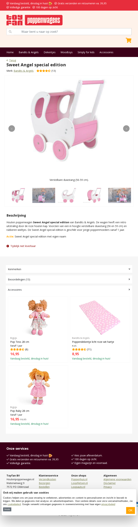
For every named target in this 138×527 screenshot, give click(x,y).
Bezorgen (44, 483)
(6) (29, 348)
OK (130, 510)
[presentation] (11, 128)
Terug (12, 60)
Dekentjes (50, 52)
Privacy (108, 487)
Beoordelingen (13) (19, 279)
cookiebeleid (14, 504)
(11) (93, 348)
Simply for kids (86, 52)
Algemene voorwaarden (117, 479)
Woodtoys (67, 52)
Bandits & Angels (29, 52)
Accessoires (106, 52)
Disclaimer (110, 483)
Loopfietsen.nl (79, 483)
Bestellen (44, 487)
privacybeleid (108, 504)
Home (10, 52)
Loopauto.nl (78, 487)
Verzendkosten (47, 479)
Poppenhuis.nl (79, 479)
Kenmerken (14, 269)
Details (7, 509)
